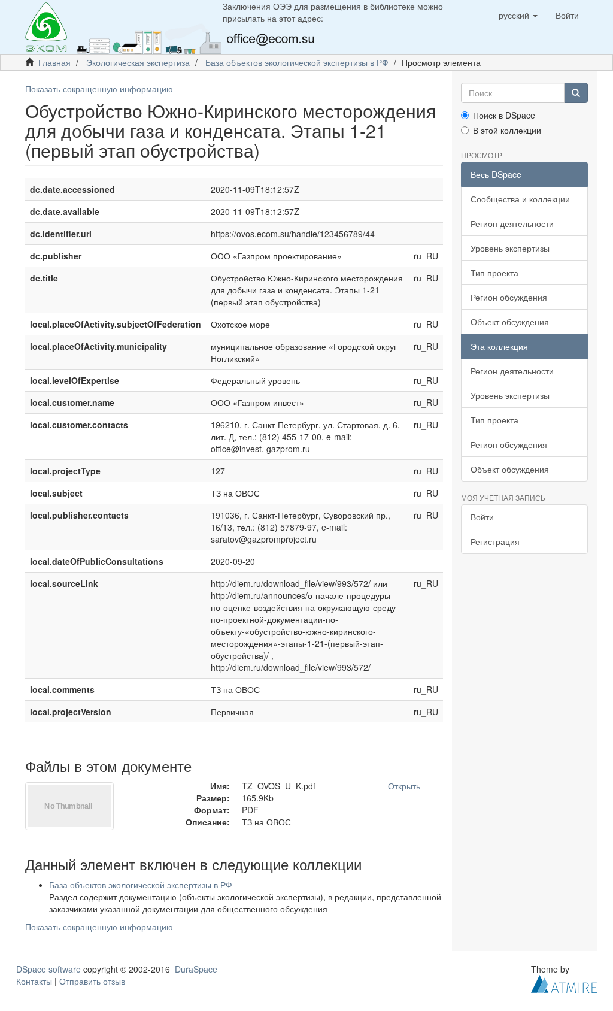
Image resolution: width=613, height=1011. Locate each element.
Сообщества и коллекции (520, 199)
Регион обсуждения (509, 297)
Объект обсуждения (510, 322)
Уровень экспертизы (510, 248)
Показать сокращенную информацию (99, 89)
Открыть (404, 786)
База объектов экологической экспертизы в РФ (297, 62)
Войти (482, 517)
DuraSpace (196, 969)
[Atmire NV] (564, 982)
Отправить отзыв (92, 981)
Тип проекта (494, 273)
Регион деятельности (512, 223)
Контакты (34, 981)
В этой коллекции (507, 130)
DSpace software (48, 969)
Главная (54, 62)
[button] (518, 15)
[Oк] (576, 93)
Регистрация (495, 541)
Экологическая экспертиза (138, 62)
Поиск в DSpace (504, 115)
